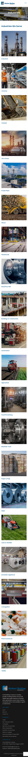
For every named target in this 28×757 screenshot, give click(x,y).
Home (4, 710)
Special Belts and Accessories (9, 736)
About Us (5, 712)
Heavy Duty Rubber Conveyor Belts (11, 734)
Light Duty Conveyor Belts (9, 726)
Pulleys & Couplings (7, 732)
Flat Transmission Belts (8, 722)
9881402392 (11, 748)
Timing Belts (5, 724)
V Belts (4, 720)
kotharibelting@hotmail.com (12, 746)
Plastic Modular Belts (7, 728)
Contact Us (5, 714)
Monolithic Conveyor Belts (9, 730)
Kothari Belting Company (13, 753)
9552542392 (17, 748)
